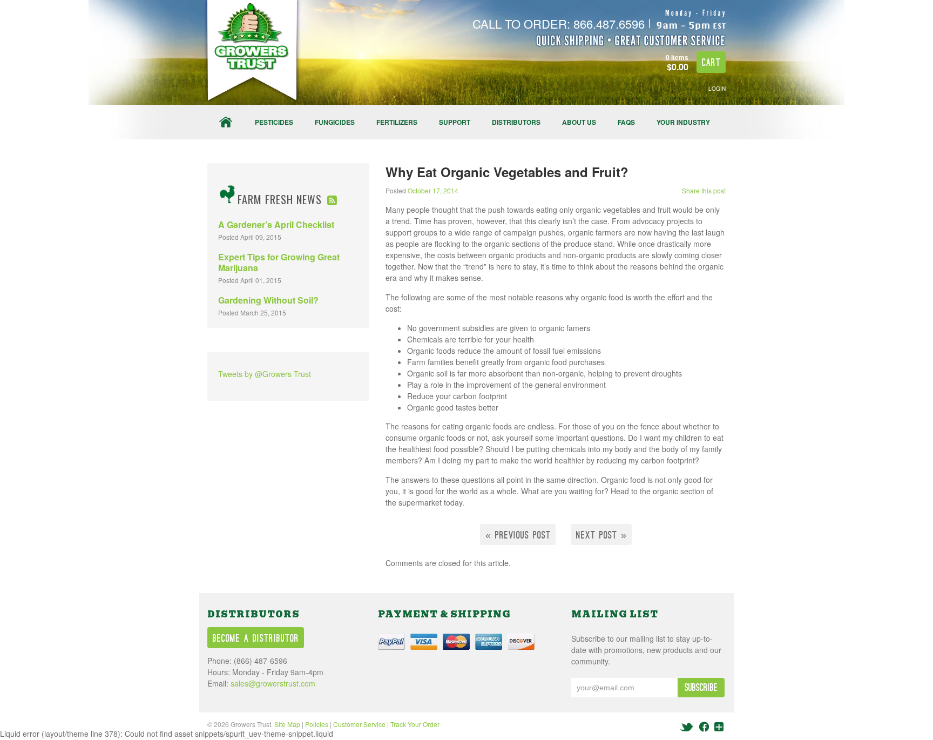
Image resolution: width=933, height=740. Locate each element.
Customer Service (359, 724)
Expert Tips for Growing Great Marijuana (279, 262)
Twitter (688, 727)
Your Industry (683, 122)
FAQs (626, 122)
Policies (316, 724)
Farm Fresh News (280, 199)
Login (717, 88)
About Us (579, 122)
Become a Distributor (256, 639)
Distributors (516, 122)
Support (454, 122)
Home (225, 122)
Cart (711, 63)
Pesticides (274, 122)
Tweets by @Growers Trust (264, 373)
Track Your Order (415, 724)
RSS (332, 200)
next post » (601, 536)
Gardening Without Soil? (268, 300)
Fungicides (335, 122)
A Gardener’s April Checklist (276, 224)
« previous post (518, 536)
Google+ (719, 727)
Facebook (704, 727)
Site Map (287, 724)
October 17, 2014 (433, 190)
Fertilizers (396, 122)
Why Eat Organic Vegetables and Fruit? (507, 172)
